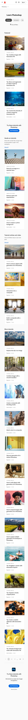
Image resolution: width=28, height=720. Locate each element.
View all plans (14, 689)
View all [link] (6, 147)
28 (20, 659)
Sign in (23, 2)
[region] (14, 48)
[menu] (2, 2)
